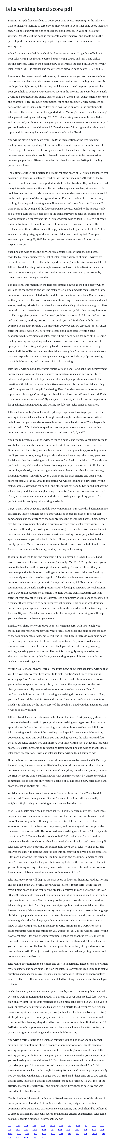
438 (18, 1137)
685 (18, 1129)
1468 (10, 1133)
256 (18, 1125)
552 (26, 1129)
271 (102, 1125)
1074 (94, 1133)
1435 (77, 1129)
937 (53, 1133)
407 (9, 1125)
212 (94, 1125)
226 (27, 1133)
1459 (52, 1125)
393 (43, 1137)
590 (35, 1133)
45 (86, 1125)
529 (85, 1133)
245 (69, 1133)
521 (19, 1133)
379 (68, 1129)
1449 (78, 1125)
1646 (44, 1129)
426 (9, 1137)
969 (26, 1137)
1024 (44, 1133)
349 (26, 1125)
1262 (35, 1129)
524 (9, 1129)
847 (103, 1133)
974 (102, 1129)
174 (69, 1125)
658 (94, 1129)
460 (77, 1133)
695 (60, 1129)
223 (34, 1125)
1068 (43, 1125)
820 (85, 1129)
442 (61, 1125)
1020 (35, 1137)
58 (52, 1129)
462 (61, 1133)
